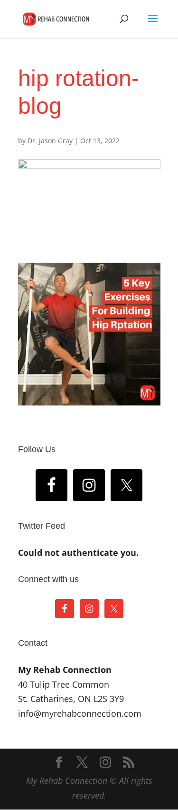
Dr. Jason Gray (50, 140)
